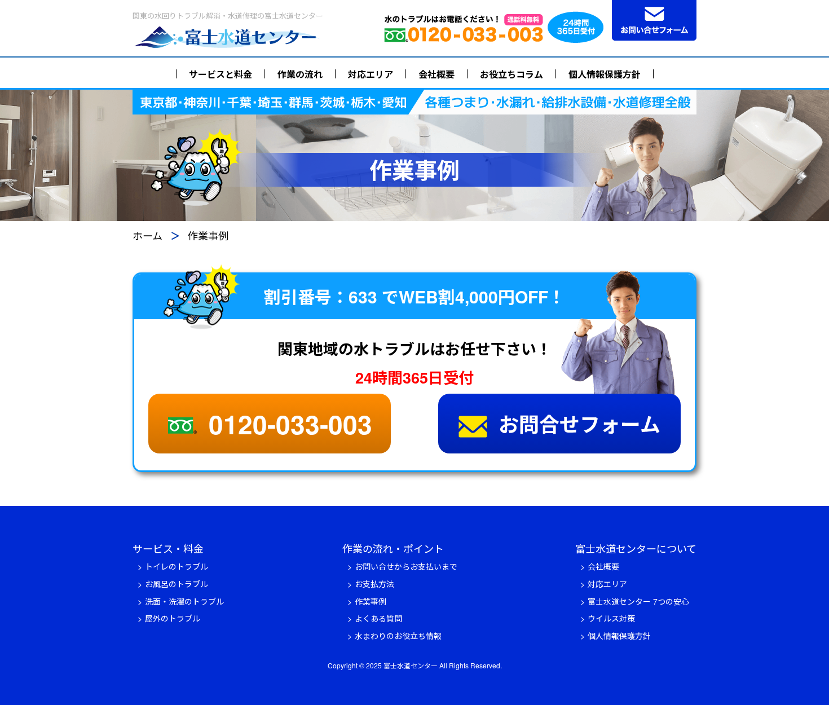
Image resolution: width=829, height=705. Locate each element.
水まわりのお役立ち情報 (398, 635)
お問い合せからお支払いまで (406, 566)
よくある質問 (378, 618)
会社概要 (436, 74)
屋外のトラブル (172, 618)
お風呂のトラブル (176, 583)
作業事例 (370, 601)
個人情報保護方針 (604, 74)
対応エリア (370, 74)
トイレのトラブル (176, 566)
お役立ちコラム (511, 74)
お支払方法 (374, 583)
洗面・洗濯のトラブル (184, 601)
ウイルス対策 (611, 618)
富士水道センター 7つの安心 (638, 601)
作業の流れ (300, 74)
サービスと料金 (220, 74)
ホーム (147, 235)
